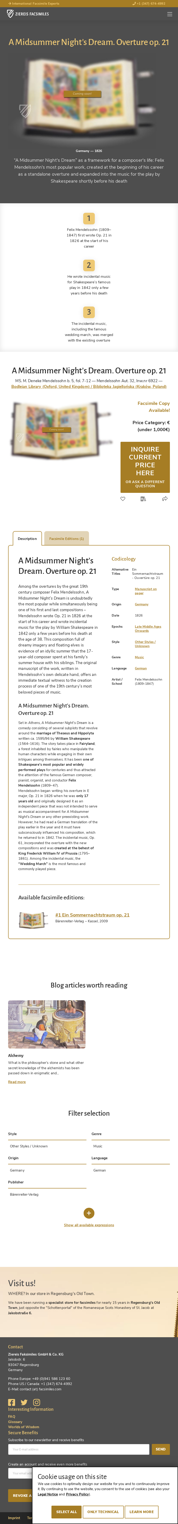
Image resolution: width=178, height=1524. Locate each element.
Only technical (103, 1512)
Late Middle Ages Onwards (148, 628)
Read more (17, 1082)
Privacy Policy (77, 1494)
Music (139, 657)
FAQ (11, 1416)
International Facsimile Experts (35, 3)
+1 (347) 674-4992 (150, 3)
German (141, 668)
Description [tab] (27, 538)
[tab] (33, 920)
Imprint (14, 1518)
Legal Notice (48, 1494)
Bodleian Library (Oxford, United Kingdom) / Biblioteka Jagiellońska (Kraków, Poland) (89, 386)
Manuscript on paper (146, 591)
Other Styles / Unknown (145, 644)
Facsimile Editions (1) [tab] (66, 538)
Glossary (15, 1422)
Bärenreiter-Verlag (24, 1194)
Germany (141, 604)
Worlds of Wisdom (23, 1427)
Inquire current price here (145, 466)
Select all (66, 1512)
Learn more (142, 1512)
